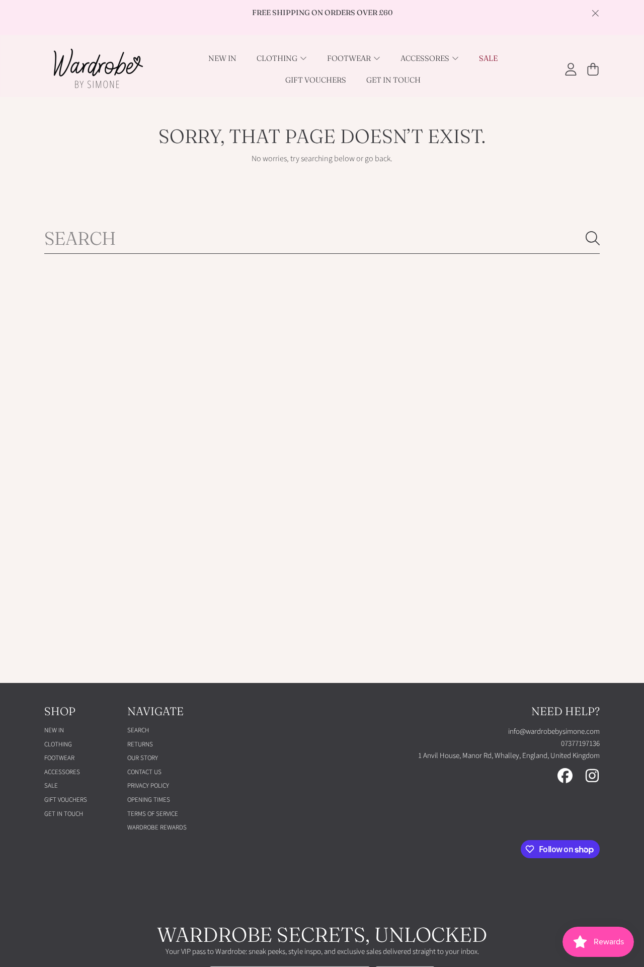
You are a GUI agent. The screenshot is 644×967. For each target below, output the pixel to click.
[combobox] (322, 238)
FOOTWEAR (349, 58)
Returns (140, 744)
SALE (51, 785)
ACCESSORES (425, 58)
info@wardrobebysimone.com (554, 731)
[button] (593, 69)
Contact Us (144, 772)
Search (138, 730)
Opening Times (148, 799)
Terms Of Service (152, 813)
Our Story (142, 758)
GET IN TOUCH (63, 813)
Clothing (278, 58)
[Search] (593, 238)
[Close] (595, 13)
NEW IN (54, 730)
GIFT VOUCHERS (65, 799)
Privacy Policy (148, 785)
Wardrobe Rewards (157, 827)
